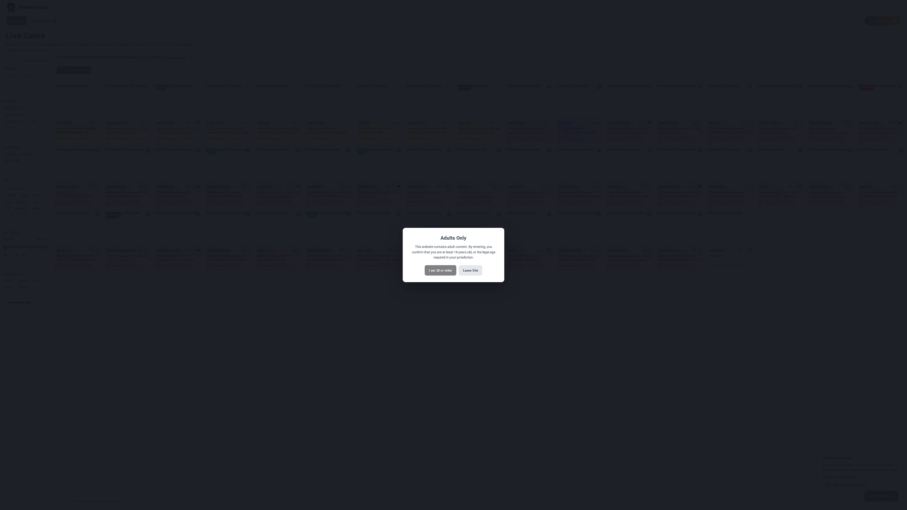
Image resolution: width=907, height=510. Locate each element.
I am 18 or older (440, 270)
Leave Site (470, 270)
